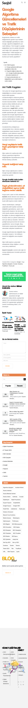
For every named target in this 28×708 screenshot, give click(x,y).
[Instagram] (23, 681)
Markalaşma (16, 518)
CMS (4, 472)
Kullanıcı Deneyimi (8, 512)
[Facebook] (18, 684)
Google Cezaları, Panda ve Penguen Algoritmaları (20, 327)
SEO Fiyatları (5, 668)
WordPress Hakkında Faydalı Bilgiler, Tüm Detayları (15, 430)
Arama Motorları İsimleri (9, 493)
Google (19, 262)
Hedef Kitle (6, 509)
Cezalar (15, 264)
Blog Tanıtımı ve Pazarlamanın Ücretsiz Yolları (16, 393)
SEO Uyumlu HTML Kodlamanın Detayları (16, 420)
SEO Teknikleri (7, 533)
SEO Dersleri (7, 454)
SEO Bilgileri (6, 524)
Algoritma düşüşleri (7, 264)
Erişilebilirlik (16, 502)
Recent (20, 386)
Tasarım (5, 469)
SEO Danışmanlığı (6, 653)
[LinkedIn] (18, 681)
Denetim (5, 658)
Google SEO (16, 505)
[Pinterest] (18, 687)
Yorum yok (11, 265)
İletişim (21, 675)
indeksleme (14, 509)
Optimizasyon (6, 521)
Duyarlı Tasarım (7, 502)
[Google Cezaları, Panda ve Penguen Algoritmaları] (20, 316)
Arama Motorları (8, 461)
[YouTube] (23, 684)
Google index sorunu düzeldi (7, 326)
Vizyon (21, 662)
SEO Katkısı (16, 527)
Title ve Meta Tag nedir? (16, 411)
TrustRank (5, 265)
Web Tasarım (11, 551)
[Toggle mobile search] (22, 2)
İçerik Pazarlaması (6, 674)
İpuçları (13, 672)
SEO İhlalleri (6, 536)
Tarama (18, 545)
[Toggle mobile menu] (25, 2)
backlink (4, 197)
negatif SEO (14, 108)
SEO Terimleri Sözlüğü (13, 666)
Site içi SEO (15, 542)
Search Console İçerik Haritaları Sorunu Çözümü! (17, 403)
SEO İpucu (15, 536)
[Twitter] (21, 681)
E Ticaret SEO (7, 450)
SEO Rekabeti (7, 530)
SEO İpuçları (7, 457)
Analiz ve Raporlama (6, 663)
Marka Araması (7, 518)
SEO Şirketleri (7, 539)
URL (4, 551)
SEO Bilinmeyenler (17, 524)
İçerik (18, 551)
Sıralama (20, 264)
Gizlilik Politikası (21, 666)
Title (12, 548)
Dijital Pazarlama (8, 446)
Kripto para (22, 509)
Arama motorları (7, 490)
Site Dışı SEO (6, 542)
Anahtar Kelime (19, 487)
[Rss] (21, 684)
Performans (15, 521)
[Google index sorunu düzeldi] (8, 316)
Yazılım (5, 476)
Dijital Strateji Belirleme (6, 681)
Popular (8, 386)
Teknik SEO (6, 548)
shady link (15, 539)
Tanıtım (12, 545)
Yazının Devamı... (14, 407)
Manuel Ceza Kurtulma (9, 515)
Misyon (21, 671)
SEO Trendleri (17, 533)
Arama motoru (7, 496)
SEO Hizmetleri (7, 527)
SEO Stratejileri (17, 530)
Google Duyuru (7, 505)
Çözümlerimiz (22, 658)
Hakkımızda (22, 654)
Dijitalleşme (6, 499)
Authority (15, 496)
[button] (3, 325)
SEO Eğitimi (13, 653)
